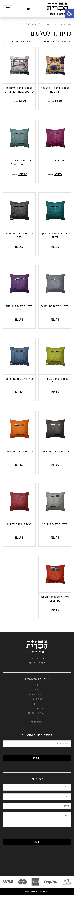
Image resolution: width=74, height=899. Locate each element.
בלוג (37, 689)
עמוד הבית (65, 24)
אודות (37, 684)
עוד (37, 717)
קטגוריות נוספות (37, 712)
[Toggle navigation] (7, 8)
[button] (69, 13)
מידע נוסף (37, 708)
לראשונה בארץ (37, 694)
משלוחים (37, 698)
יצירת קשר (37, 722)
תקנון (37, 703)
